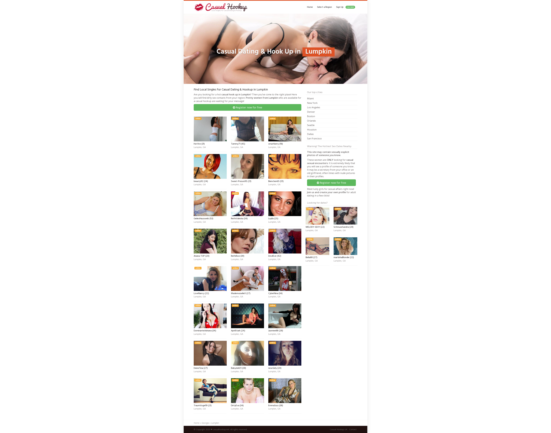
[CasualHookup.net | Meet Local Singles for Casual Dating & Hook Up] (221, 7)
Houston (312, 129)
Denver (311, 111)
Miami (310, 98)
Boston (311, 116)
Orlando (311, 120)
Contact (353, 429)
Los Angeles (313, 107)
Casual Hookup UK (338, 429)
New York (312, 103)
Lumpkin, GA (200, 147)
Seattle (311, 125)
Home (310, 7)
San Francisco (314, 138)
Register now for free (248, 107)
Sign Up (345, 7)
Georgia (205, 423)
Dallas (310, 134)
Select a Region (324, 7)
